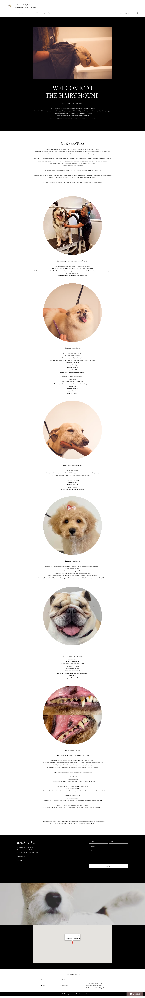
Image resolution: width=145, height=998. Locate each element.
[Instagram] (137, 13)
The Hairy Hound (72, 974)
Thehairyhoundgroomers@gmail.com (122, 13)
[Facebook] (135, 13)
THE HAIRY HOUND (23, 4)
